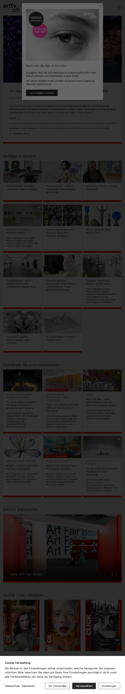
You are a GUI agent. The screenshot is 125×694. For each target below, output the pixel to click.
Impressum (28, 685)
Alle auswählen (84, 685)
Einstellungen (109, 685)
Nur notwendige (57, 685)
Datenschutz (12, 685)
